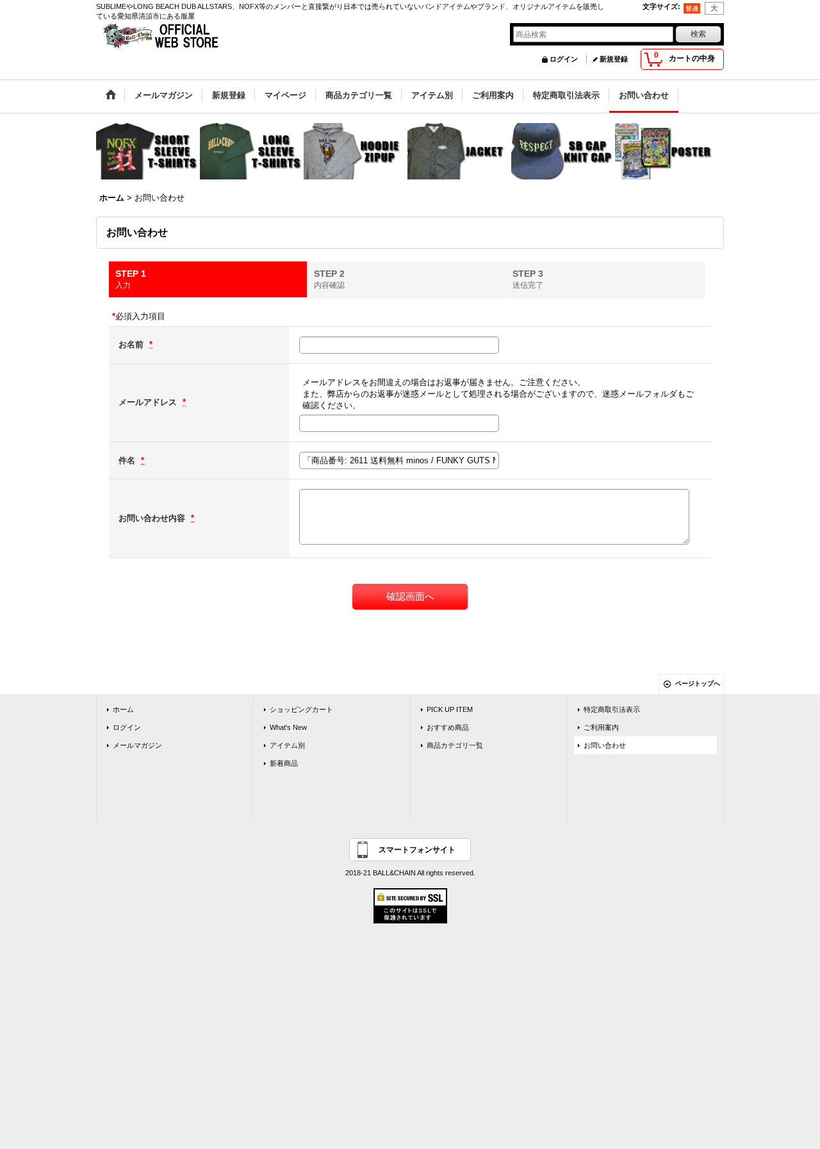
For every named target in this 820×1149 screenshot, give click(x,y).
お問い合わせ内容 (153, 518)
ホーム (123, 709)
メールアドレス (149, 402)
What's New (288, 727)
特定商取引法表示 (612, 709)
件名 (128, 460)
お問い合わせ (605, 745)
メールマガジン (137, 745)
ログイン (564, 59)
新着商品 (284, 763)
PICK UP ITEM (450, 709)
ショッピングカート (301, 709)
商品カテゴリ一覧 (455, 745)
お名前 (132, 344)
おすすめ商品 (448, 727)
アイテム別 (287, 745)
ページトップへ (697, 683)
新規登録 (614, 59)
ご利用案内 (601, 727)
